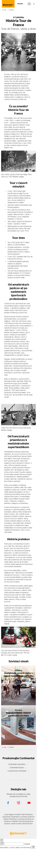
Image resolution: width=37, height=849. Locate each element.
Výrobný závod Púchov (24, 824)
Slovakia (20, 3)
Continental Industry (17, 768)
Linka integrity (9, 814)
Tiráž (22, 814)
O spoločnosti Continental (17, 771)
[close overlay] (1, 840)
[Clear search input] (33, 847)
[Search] (2, 844)
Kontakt (17, 814)
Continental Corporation (17, 764)
